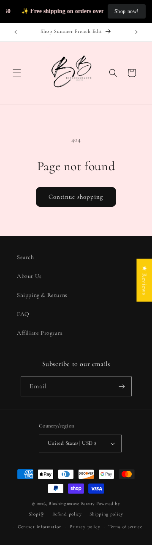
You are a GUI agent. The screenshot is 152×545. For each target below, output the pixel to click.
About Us (29, 276)
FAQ (23, 314)
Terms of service (125, 526)
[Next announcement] (136, 32)
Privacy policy (85, 526)
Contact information (40, 526)
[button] (17, 73)
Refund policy (67, 514)
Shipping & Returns (42, 295)
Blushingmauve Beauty (72, 503)
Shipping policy (106, 514)
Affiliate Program (39, 333)
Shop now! (126, 11)
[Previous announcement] (15, 32)
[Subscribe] (122, 386)
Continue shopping (76, 196)
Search (25, 257)
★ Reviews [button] (144, 280)
